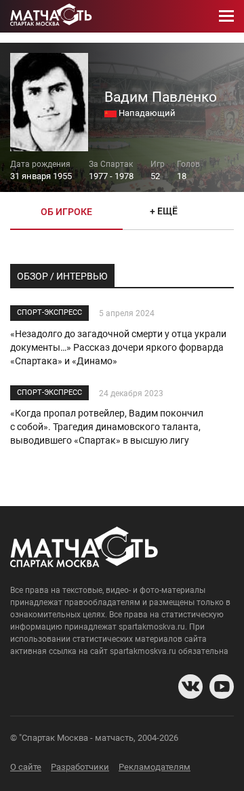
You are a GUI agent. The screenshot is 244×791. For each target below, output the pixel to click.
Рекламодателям (154, 767)
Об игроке (66, 211)
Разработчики (80, 767)
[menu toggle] (226, 16)
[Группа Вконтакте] (190, 686)
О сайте (25, 767)
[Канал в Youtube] (221, 686)
